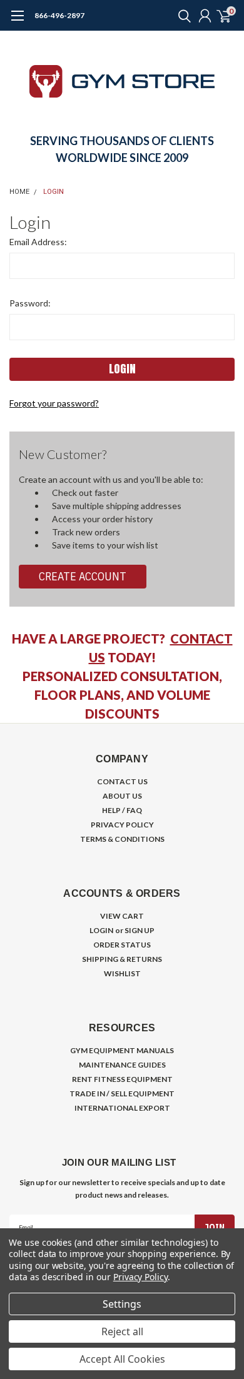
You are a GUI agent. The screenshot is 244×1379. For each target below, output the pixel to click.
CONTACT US (122, 781)
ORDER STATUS (122, 944)
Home (19, 192)
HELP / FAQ (122, 810)
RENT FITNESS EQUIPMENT (122, 1079)
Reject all (122, 1331)
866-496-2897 (59, 15)
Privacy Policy (140, 1277)
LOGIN (101, 930)
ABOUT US (122, 796)
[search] (181, 15)
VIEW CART (122, 916)
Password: (30, 303)
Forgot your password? (54, 403)
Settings (122, 1304)
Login (53, 192)
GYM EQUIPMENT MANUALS (122, 1050)
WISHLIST (122, 973)
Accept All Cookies (122, 1359)
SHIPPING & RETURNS (122, 959)
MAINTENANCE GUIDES (122, 1064)
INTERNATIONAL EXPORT (122, 1108)
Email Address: (38, 241)
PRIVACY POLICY (122, 824)
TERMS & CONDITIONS (122, 839)
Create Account (82, 576)
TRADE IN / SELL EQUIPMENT (122, 1093)
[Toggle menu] (17, 22)
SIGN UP (140, 930)
